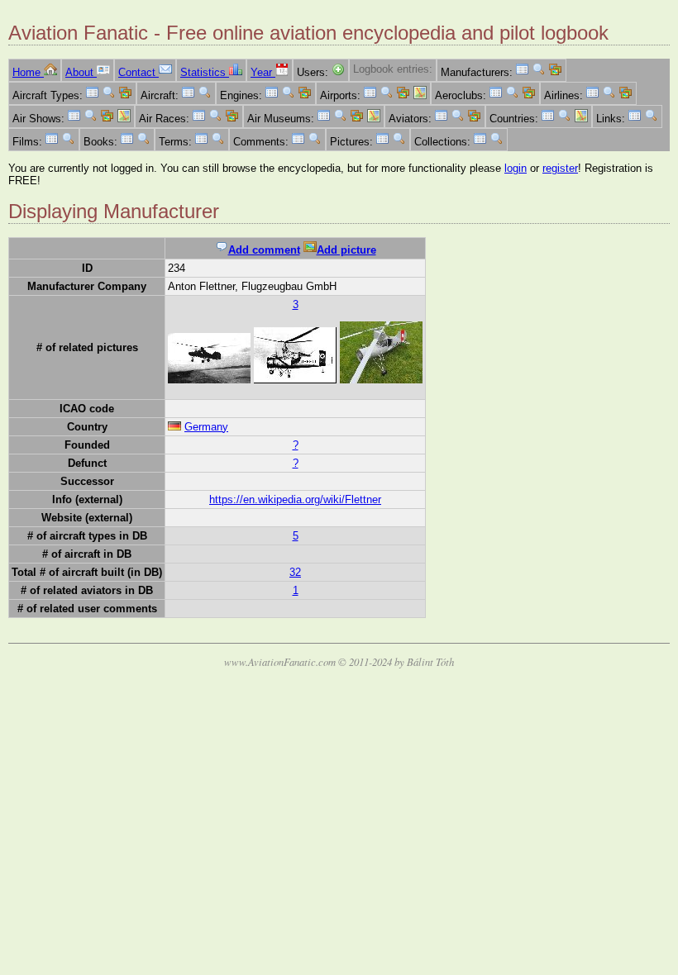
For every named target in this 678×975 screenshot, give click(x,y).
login (515, 168)
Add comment (264, 250)
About (81, 72)
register (560, 168)
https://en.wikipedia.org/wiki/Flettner (295, 499)
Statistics (204, 72)
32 (295, 572)
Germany (206, 427)
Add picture (346, 250)
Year (263, 72)
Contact (138, 72)
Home (28, 72)
